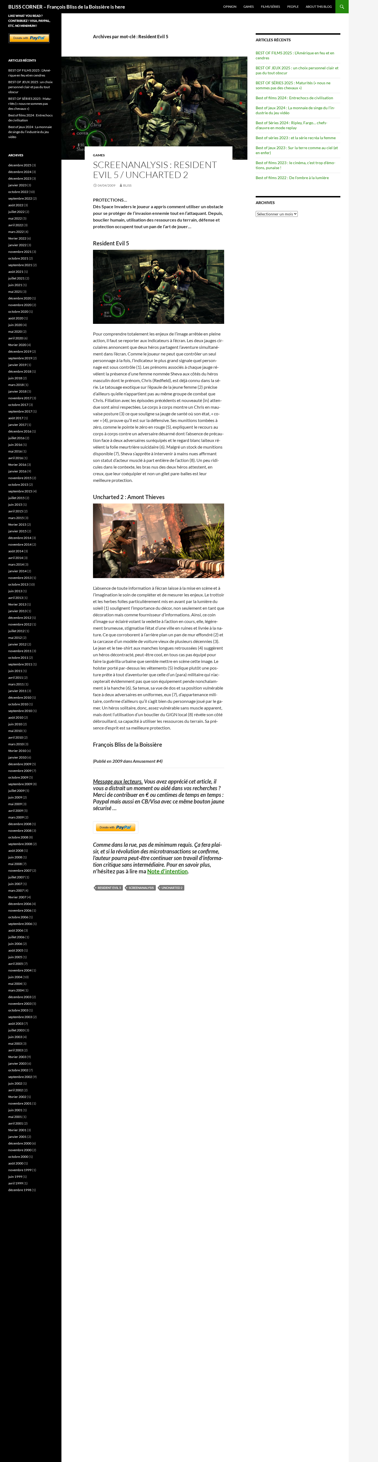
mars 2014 (16, 564)
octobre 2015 (18, 484)
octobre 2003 (18, 1010)
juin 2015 (15, 504)
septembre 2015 (20, 491)
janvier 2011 (17, 691)
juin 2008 (15, 857)
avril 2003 (15, 1050)
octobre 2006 (18, 917)
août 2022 (15, 205)
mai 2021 (15, 291)
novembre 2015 (20, 478)
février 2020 (17, 345)
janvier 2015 (17, 531)
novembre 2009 (20, 771)
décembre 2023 (19, 178)
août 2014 (15, 551)
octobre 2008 (18, 837)
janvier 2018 (17, 391)
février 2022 (17, 238)
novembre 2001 (20, 1103)
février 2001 (17, 1130)
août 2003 (15, 1023)
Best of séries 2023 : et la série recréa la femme (296, 137)
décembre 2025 (19, 165)
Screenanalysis (141, 887)
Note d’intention (167, 871)
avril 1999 (15, 1183)
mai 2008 (15, 864)
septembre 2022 (20, 198)
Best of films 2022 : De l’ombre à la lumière (292, 177)
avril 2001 (15, 1123)
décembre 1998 (19, 1190)
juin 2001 (15, 1110)
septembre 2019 (20, 358)
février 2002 (17, 1097)
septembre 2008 (20, 844)
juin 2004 (15, 977)
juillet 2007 (16, 877)
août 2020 (15, 318)
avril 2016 (15, 458)
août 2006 (15, 930)
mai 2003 (15, 1043)
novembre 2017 (20, 398)
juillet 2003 (16, 1030)
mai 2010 (15, 731)
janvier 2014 (17, 571)
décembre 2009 (19, 764)
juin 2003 (15, 1037)
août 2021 (15, 271)
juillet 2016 (16, 438)
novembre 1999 (20, 1170)
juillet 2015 (16, 498)
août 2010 (15, 717)
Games (249, 6)
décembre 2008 (19, 824)
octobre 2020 (18, 311)
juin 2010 (15, 724)
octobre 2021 (18, 258)
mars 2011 (16, 684)
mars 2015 (16, 518)
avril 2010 (15, 737)
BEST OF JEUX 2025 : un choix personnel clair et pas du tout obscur (30, 87)
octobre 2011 (18, 657)
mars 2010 (16, 744)
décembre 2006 (19, 904)
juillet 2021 (16, 278)
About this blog (319, 6)
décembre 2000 (19, 1143)
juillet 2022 (16, 212)
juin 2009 (15, 797)
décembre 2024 (19, 172)
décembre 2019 (19, 351)
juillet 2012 (16, 631)
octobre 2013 (18, 584)
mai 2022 (15, 218)
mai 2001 (15, 1117)
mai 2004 (15, 984)
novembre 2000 (20, 1150)
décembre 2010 (19, 697)
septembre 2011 (20, 664)
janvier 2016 (17, 471)
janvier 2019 (17, 365)
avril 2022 (15, 225)
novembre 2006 (20, 910)
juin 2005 (15, 957)
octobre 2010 (18, 704)
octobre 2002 (18, 1070)
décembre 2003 (19, 997)
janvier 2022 (17, 245)
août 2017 (15, 418)
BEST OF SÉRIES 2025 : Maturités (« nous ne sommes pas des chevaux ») (293, 85)
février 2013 (17, 604)
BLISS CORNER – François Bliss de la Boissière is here (66, 7)
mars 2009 (16, 817)
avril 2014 (15, 558)
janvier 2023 (17, 185)
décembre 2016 (19, 431)
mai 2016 (15, 451)
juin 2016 (15, 445)
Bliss (127, 185)
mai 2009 (15, 804)
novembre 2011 (20, 651)
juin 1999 (15, 1176)
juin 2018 (15, 378)
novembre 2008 (20, 830)
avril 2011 (15, 677)
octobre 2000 (18, 1157)
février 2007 (17, 897)
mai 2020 (15, 331)
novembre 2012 (20, 624)
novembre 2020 (20, 305)
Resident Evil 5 (109, 887)
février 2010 (17, 751)
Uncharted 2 (172, 887)
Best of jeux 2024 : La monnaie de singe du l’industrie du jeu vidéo (30, 132)
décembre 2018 (19, 371)
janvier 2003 (17, 1063)
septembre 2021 (20, 265)
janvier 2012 (17, 644)
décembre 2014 (19, 538)
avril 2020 (15, 338)
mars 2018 (16, 385)
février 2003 (17, 1057)
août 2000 (15, 1163)
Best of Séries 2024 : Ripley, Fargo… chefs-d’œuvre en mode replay (291, 125)
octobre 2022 (18, 192)
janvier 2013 (17, 611)
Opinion (229, 6)
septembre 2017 (20, 411)
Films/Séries (270, 6)
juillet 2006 (16, 937)
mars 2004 (16, 990)
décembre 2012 (19, 618)
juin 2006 (15, 944)
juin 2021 (15, 285)
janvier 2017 (17, 425)
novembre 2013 (20, 578)
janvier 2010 (17, 757)
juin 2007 (15, 884)
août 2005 (15, 950)
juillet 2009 (16, 791)
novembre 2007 (20, 870)
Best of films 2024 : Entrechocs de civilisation (294, 97)
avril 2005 (15, 964)
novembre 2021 (20, 252)
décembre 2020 (19, 298)
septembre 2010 (20, 711)
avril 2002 (15, 1090)
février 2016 (17, 464)
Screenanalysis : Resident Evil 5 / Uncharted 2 (155, 169)
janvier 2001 (17, 1137)
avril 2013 (15, 598)
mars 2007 (16, 890)
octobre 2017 (18, 405)
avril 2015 (15, 511)
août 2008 (15, 850)
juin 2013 (15, 591)
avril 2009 (15, 810)
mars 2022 (16, 232)
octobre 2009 (18, 777)
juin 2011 (15, 671)
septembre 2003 (20, 1017)
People (293, 6)
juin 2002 (15, 1083)
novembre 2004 (20, 970)
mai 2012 (15, 637)
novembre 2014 (20, 544)
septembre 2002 (20, 1077)
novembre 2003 (20, 1003)
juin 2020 (15, 325)
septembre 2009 (20, 784)
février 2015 (17, 524)
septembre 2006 (20, 924)
